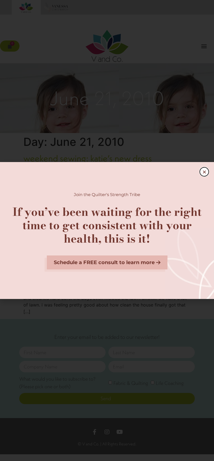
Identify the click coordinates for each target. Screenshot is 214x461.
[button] (204, 172)
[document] (107, 230)
